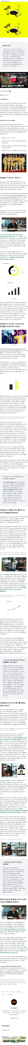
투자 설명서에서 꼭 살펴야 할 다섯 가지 (14, 972)
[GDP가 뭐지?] (13, 214)
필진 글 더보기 (14, 1018)
